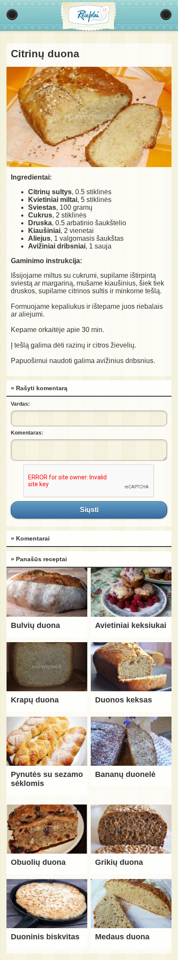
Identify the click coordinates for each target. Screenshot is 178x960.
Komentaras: (27, 433)
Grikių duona (119, 862)
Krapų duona (35, 700)
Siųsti (89, 510)
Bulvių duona (35, 625)
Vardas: (20, 404)
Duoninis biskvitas (45, 936)
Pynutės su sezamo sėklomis (47, 779)
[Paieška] (166, 14)
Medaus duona (122, 936)
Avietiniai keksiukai (130, 625)
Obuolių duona (38, 862)
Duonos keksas (123, 700)
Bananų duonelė (125, 774)
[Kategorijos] (12, 14)
